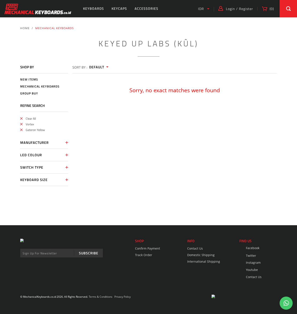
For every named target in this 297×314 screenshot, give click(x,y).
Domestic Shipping (201, 255)
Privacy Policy (122, 297)
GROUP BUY (29, 93)
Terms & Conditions (100, 297)
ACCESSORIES (146, 8)
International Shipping (203, 261)
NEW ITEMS (29, 79)
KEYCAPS (119, 8)
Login (230, 8)
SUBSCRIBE (88, 253)
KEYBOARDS (93, 8)
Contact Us (195, 248)
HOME (25, 28)
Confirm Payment (147, 248)
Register (246, 8)
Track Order (143, 255)
